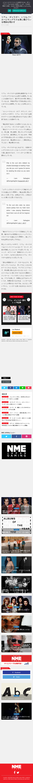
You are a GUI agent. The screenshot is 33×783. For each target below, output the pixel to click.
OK (9, 10)
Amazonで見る (17, 332)
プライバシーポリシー (19, 10)
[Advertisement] (16, 29)
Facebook (17, 672)
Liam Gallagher (6, 382)
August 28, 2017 (23, 181)
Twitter (17, 677)
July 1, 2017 (22, 223)
